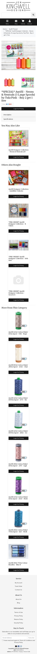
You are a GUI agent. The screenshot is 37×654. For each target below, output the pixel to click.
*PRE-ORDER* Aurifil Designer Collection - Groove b (16, 293)
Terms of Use (18, 612)
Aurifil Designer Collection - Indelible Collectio (18, 190)
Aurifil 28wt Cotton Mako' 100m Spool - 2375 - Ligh (18, 465)
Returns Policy (18, 619)
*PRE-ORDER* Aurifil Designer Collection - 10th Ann (18, 258)
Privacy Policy (18, 616)
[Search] (33, 15)
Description (7, 115)
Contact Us (18, 590)
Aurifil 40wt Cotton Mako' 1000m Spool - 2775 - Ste (18, 399)
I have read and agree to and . (19, 641)
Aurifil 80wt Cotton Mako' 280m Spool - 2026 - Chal (18, 366)
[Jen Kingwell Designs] (18, 6)
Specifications (8, 119)
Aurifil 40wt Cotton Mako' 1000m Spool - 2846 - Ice (18, 432)
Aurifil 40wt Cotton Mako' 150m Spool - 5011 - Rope (18, 333)
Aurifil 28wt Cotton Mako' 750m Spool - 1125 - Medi (18, 531)
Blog (18, 603)
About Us (18, 599)
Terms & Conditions (26, 640)
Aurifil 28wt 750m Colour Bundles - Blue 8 (18, 564)
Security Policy (18, 623)
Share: (4, 104)
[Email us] (16, 646)
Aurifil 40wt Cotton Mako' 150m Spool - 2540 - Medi (18, 498)
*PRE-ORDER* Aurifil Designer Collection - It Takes (17, 224)
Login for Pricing (18, 109)
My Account (18, 583)
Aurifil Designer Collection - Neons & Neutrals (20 (18, 151)
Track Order (18, 586)
